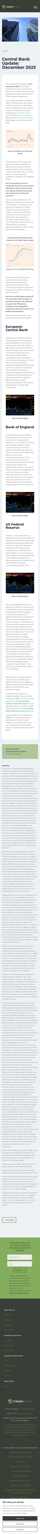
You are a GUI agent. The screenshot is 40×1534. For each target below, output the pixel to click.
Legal (6, 1361)
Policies (6, 1376)
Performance (8, 1345)
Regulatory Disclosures (20, 1457)
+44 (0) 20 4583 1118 (26, 1409)
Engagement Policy (20, 1498)
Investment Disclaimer (20, 1452)
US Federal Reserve (25, 118)
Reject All (20, 1529)
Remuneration (20, 1476)
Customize (20, 1524)
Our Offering (8, 1320)
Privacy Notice (8, 1366)
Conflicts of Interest (20, 1486)
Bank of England (25, 115)
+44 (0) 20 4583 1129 (14, 754)
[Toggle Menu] (35, 7)
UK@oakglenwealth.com (23, 1413)
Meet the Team (9, 1330)
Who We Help (8, 1325)
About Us (7, 1315)
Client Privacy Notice (20, 1471)
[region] (20, 1516)
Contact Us (7, 1386)
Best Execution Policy (20, 1481)
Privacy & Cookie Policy (20, 1467)
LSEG (15, 269)
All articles (9, 1220)
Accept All (20, 1518)
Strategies (7, 1340)
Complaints (8, 1371)
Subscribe (18, 1270)
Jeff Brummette (27, 699)
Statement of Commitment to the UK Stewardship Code (20, 1491)
